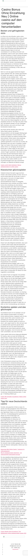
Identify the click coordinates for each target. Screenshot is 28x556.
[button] (14, 6)
